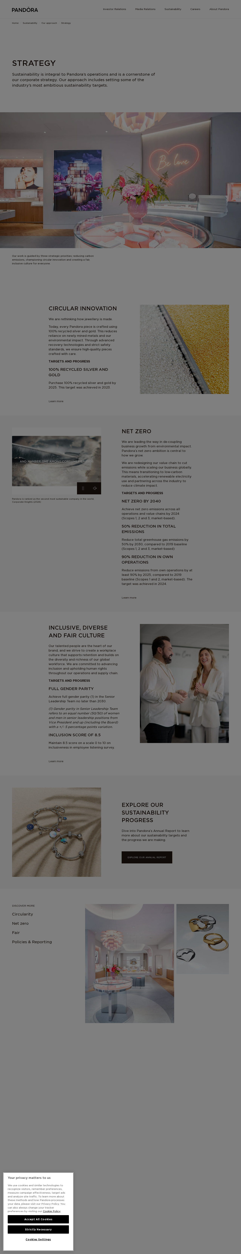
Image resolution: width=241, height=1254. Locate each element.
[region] (38, 1211)
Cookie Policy (51, 1211)
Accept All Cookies (38, 1219)
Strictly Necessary (38, 1229)
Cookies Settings (38, 1239)
